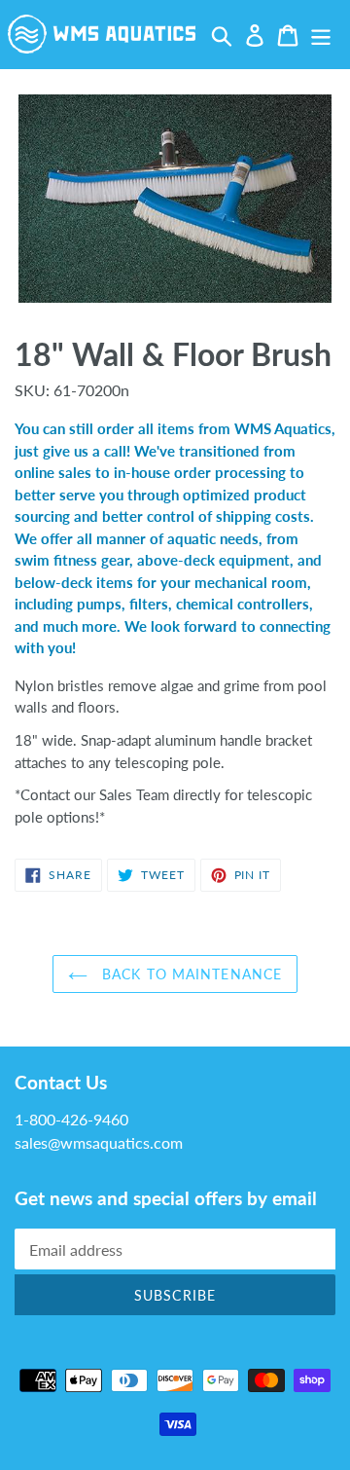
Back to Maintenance (189, 974)
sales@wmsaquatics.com (99, 1142)
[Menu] (320, 33)
